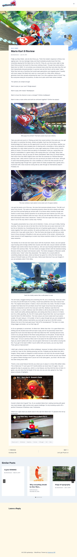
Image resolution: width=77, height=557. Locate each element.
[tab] (35, 497)
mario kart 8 (15, 442)
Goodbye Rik (12, 451)
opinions (29, 442)
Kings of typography (62, 485)
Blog (12, 48)
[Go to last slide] (4, 481)
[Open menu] (73, 3)
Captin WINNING (10, 470)
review (35, 442)
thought (41, 442)
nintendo (22, 442)
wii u (50, 442)
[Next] (73, 481)
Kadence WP (51, 552)
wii (47, 442)
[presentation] (38, 473)
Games (16, 48)
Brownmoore (16, 54)
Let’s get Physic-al (62, 451)
